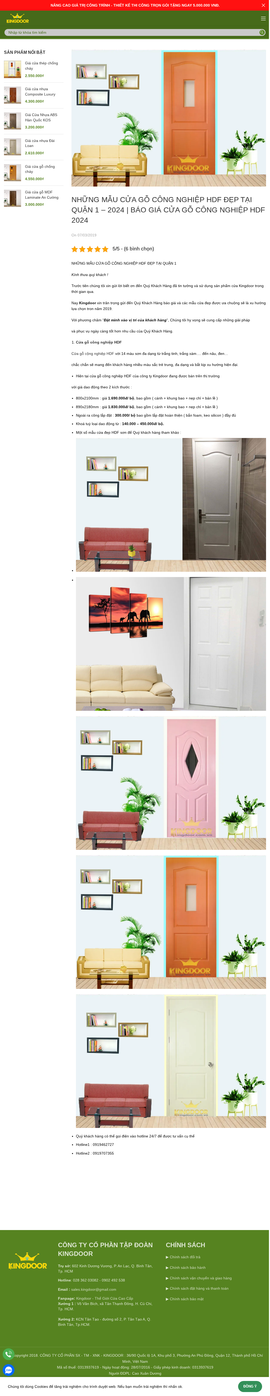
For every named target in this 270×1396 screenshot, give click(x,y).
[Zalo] (9, 1370)
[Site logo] (17, 18)
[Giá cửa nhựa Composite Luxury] (12, 95)
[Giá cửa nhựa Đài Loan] (12, 147)
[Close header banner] (263, 5)
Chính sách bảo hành (187, 1267)
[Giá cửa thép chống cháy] (12, 69)
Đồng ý (250, 1386)
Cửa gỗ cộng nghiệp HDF (92, 353)
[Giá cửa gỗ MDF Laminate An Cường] (12, 198)
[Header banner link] (135, 5)
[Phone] (9, 1354)
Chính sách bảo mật (187, 1299)
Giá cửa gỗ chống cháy (40, 169)
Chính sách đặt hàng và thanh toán (199, 1288)
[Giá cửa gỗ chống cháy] (12, 173)
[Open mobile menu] (263, 18)
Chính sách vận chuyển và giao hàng (201, 1278)
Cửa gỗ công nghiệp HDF (99, 342)
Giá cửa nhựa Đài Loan (40, 143)
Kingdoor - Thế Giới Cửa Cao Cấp (104, 1298)
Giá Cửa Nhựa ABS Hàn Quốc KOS (41, 117)
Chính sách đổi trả (184, 1257)
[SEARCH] (262, 32)
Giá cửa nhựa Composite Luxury (40, 91)
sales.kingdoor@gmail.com (93, 1289)
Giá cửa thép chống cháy (41, 65)
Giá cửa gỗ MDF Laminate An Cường (42, 194)
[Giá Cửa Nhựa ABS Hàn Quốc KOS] (12, 121)
